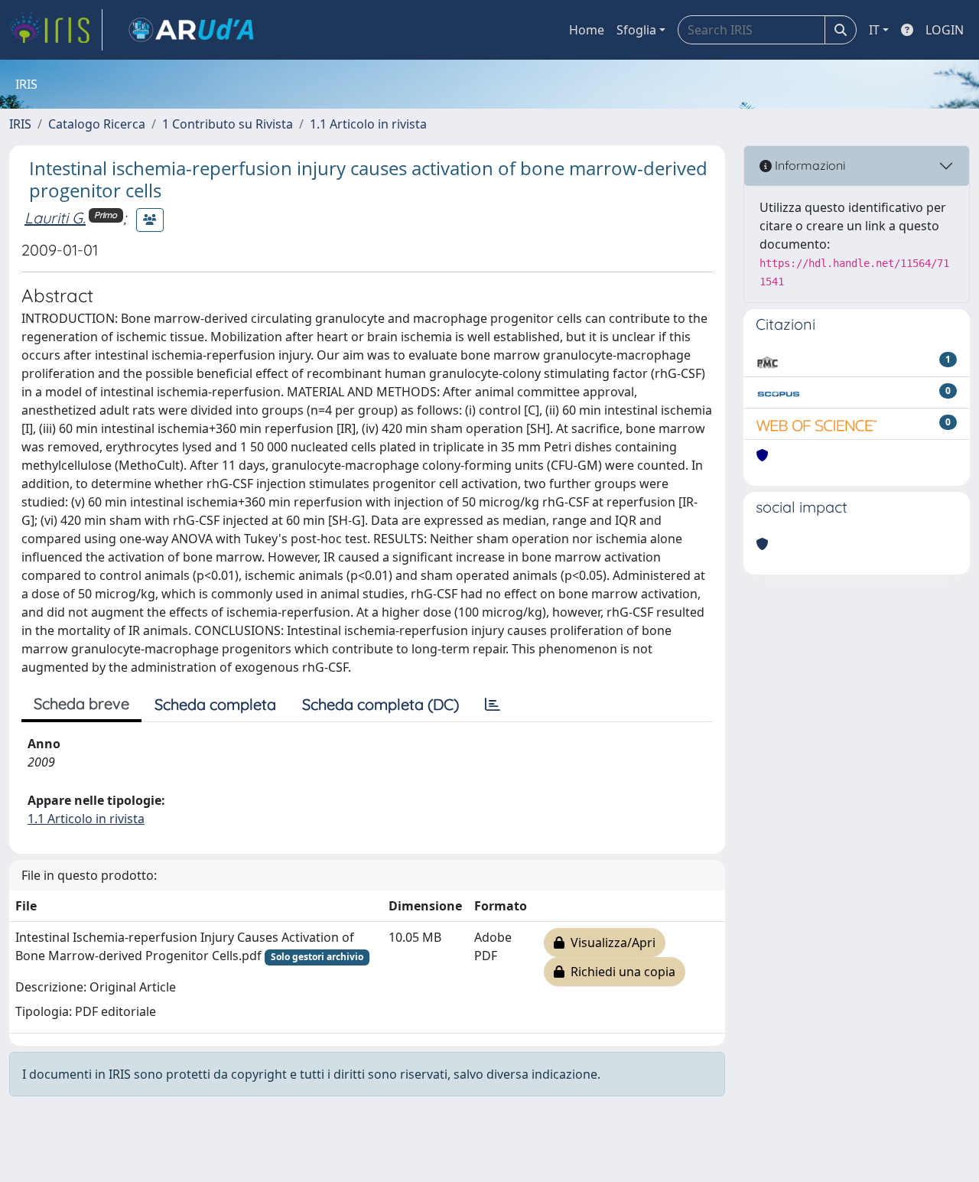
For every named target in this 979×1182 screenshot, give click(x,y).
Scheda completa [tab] (215, 704)
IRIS (20, 124)
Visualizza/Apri (609, 942)
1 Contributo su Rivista (227, 124)
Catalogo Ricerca (96, 124)
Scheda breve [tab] (81, 703)
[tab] (492, 705)
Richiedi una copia (619, 971)
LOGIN (944, 29)
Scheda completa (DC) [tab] (380, 704)
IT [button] (874, 29)
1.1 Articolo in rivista (368, 124)
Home (586, 29)
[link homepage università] (191, 29)
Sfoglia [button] (636, 29)
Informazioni (808, 165)
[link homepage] (55, 29)
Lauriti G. (55, 217)
